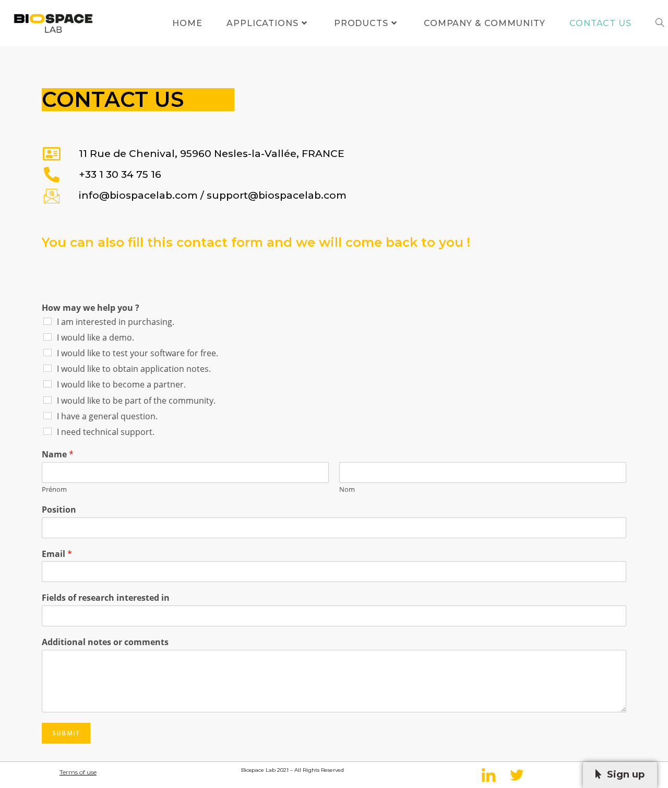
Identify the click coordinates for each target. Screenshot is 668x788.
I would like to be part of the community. (136, 400)
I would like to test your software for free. (137, 353)
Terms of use (78, 772)
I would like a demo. (95, 337)
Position (59, 509)
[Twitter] (516, 775)
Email (57, 554)
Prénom (54, 489)
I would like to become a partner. (121, 384)
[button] (620, 774)
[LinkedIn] (488, 775)
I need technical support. (105, 432)
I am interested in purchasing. (115, 322)
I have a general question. (107, 416)
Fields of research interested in (106, 597)
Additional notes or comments (105, 642)
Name (58, 454)
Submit (66, 733)
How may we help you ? (90, 307)
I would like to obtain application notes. (134, 368)
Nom (347, 489)
